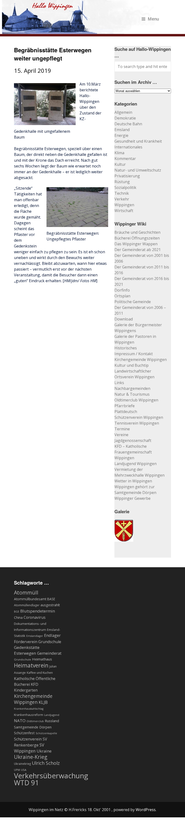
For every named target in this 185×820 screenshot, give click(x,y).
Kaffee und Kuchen (40, 673)
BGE (16, 611)
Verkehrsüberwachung (51, 775)
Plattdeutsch (125, 411)
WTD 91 (26, 782)
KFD (34, 684)
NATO (20, 720)
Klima (119, 152)
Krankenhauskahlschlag (28, 708)
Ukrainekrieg (22, 764)
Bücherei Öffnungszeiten (137, 238)
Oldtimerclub (35, 721)
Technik (121, 193)
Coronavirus (35, 617)
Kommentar (125, 158)
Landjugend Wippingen (135, 463)
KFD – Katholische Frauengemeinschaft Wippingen (133, 452)
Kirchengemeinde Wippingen (140, 359)
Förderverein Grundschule (37, 641)
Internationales (128, 147)
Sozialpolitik (125, 187)
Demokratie (125, 118)
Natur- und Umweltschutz (137, 170)
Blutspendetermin (37, 611)
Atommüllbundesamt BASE (34, 599)
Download (123, 319)
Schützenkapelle (46, 733)
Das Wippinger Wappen (136, 244)
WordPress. (146, 809)
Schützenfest (24, 732)
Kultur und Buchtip (131, 365)
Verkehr (121, 199)
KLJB (43, 702)
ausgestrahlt (50, 605)
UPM (17, 770)
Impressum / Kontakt (133, 353)
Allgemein (123, 112)
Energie (121, 135)
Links (119, 382)
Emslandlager (34, 636)
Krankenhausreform (28, 715)
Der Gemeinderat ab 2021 (137, 249)
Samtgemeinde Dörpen (33, 727)
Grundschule (22, 659)
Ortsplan (122, 296)
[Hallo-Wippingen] (80, 31)
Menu (153, 19)
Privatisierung (127, 176)
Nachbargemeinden (132, 388)
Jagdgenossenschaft (132, 440)
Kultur (120, 164)
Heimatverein (31, 665)
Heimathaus (42, 659)
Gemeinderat (49, 653)
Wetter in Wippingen (133, 481)
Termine (122, 429)
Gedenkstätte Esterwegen (27, 650)
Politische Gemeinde (132, 301)
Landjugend (51, 715)
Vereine (121, 434)
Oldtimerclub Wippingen (136, 400)
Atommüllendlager (27, 605)
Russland (52, 720)
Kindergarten (26, 690)
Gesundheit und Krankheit (138, 141)
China (18, 617)
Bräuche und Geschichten (137, 232)
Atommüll (26, 592)
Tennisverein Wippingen (136, 423)
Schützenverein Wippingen (138, 417)
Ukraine (44, 751)
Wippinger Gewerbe (132, 498)
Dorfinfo (122, 290)
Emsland (122, 129)
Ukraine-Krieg (30, 756)
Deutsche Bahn (128, 124)
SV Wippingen (29, 748)
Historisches (125, 348)
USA (23, 770)
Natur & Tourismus (132, 394)
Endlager (52, 635)
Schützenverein (28, 739)
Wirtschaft (123, 210)
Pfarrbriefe (124, 405)
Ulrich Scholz (46, 763)
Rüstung (122, 181)
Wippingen (124, 204)
